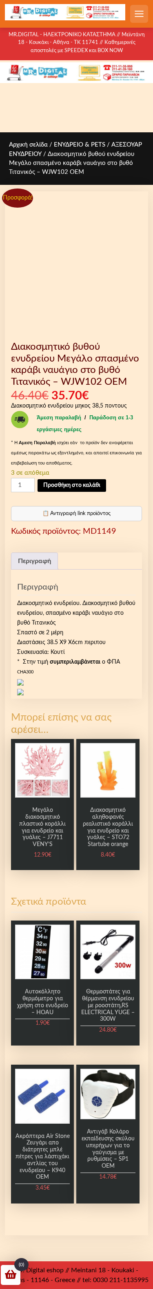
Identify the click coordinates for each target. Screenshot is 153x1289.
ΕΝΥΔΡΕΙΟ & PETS (79, 145)
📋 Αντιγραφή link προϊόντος (76, 513)
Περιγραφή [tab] (34, 561)
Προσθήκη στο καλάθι (71, 485)
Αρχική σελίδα (28, 145)
